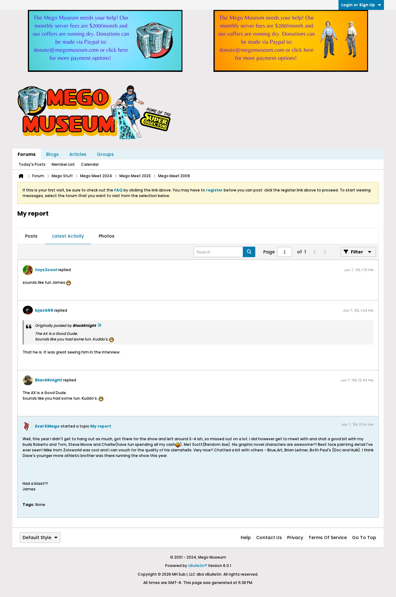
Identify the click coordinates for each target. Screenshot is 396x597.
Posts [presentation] (31, 236)
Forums (27, 154)
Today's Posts (32, 164)
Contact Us (269, 537)
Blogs (52, 154)
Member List (63, 164)
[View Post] (99, 325)
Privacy (295, 537)
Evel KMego (47, 426)
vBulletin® (197, 565)
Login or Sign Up (358, 4)
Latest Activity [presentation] (68, 236)
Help (246, 537)
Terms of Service (327, 537)
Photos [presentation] (106, 236)
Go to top (364, 537)
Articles (77, 154)
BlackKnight (48, 380)
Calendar (90, 164)
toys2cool (46, 270)
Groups (105, 154)
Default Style (37, 537)
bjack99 (44, 310)
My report (100, 426)
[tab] (31, 236)
